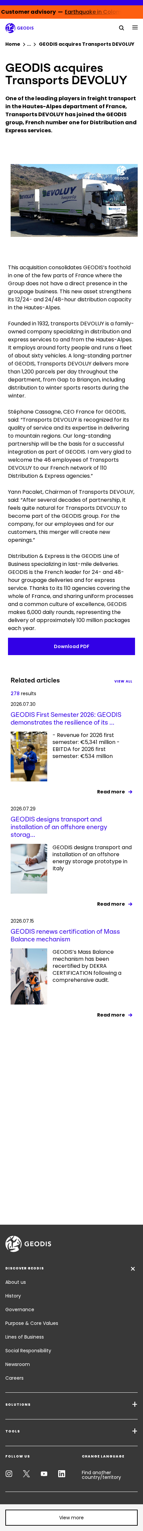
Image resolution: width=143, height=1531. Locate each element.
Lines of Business (24, 1337)
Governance (19, 1309)
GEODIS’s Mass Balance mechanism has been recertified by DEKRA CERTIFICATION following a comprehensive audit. (87, 966)
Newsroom (17, 1364)
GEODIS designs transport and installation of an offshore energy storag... (59, 827)
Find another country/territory (101, 1475)
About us (15, 1282)
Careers (14, 1378)
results (23, 693)
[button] (71, 1518)
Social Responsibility (28, 1350)
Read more (111, 791)
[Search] (121, 27)
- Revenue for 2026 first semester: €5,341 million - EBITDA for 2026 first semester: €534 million (86, 746)
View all (123, 681)
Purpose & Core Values (31, 1323)
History (13, 1295)
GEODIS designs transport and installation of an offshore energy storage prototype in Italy (92, 858)
